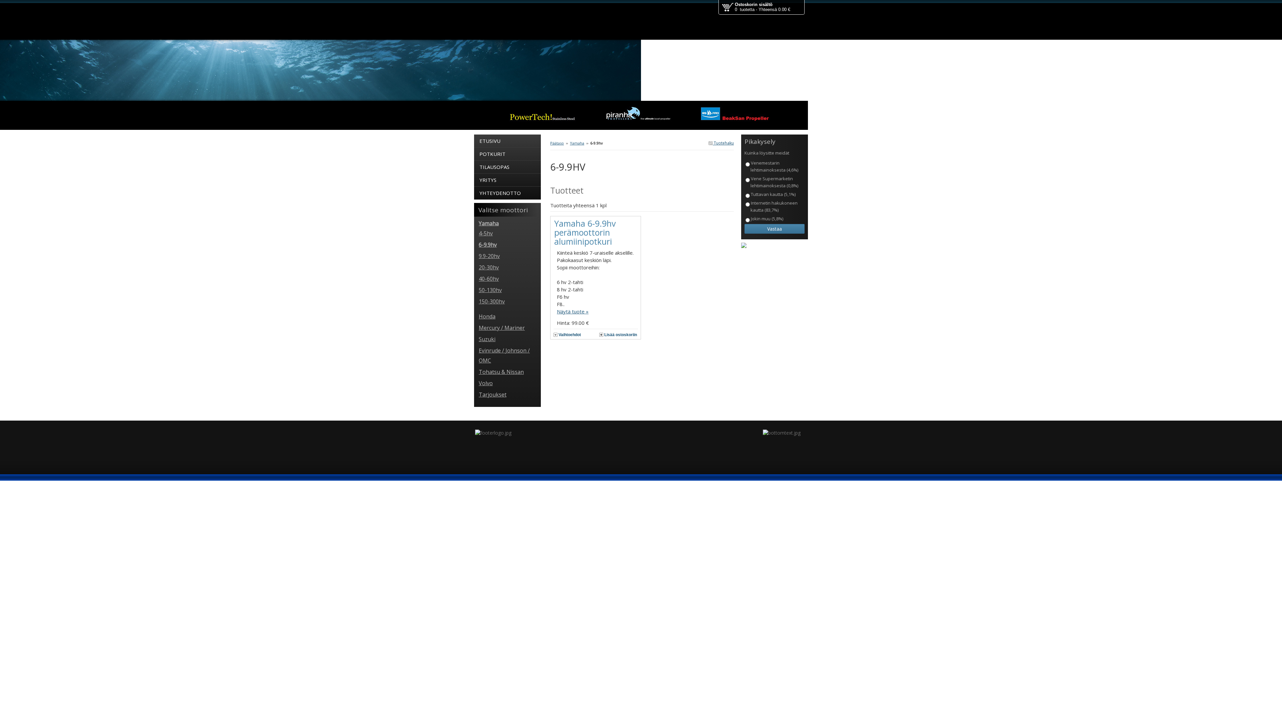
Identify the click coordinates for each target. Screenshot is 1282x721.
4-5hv (486, 233)
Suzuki (487, 339)
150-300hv (492, 301)
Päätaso (557, 143)
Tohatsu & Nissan (501, 372)
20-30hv (489, 267)
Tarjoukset (492, 394)
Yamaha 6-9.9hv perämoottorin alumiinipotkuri (585, 232)
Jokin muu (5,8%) (767, 219)
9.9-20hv (489, 256)
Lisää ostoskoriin (620, 334)
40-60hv (489, 278)
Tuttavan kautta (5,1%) (773, 194)
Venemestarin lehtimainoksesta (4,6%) (774, 166)
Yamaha (577, 143)
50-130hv (490, 290)
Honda (487, 316)
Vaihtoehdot (570, 334)
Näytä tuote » (573, 311)
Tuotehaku (723, 143)
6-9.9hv (488, 244)
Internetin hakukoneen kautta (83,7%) (774, 206)
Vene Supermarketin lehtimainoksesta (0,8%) (774, 182)
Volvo (486, 383)
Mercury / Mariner (502, 327)
